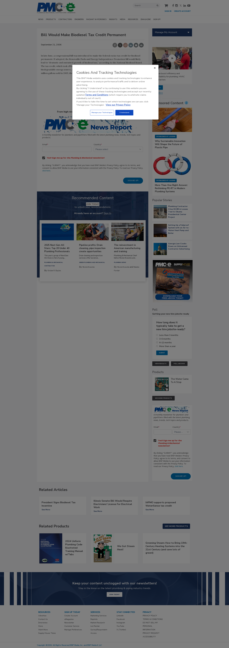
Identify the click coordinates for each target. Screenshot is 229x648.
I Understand (124, 112)
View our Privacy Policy (118, 104)
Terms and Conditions (96, 94)
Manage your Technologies (102, 112)
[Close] (155, 68)
